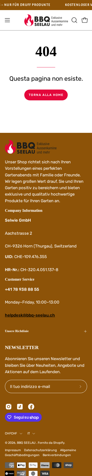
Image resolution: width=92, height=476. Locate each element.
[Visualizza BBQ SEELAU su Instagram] (8, 406)
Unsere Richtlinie (17, 331)
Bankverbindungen (57, 455)
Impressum (13, 450)
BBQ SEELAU (26, 443)
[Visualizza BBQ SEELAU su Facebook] (31, 406)
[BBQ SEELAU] (46, 20)
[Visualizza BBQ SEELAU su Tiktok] (20, 406)
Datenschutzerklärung (40, 450)
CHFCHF (11, 433)
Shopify (58, 443)
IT (28, 433)
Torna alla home (46, 95)
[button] (73, 20)
